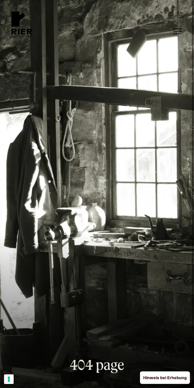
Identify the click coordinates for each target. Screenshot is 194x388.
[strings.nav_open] (177, 31)
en (180, 13)
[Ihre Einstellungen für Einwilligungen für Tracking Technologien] (9, 379)
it (171, 13)
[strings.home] (21, 24)
